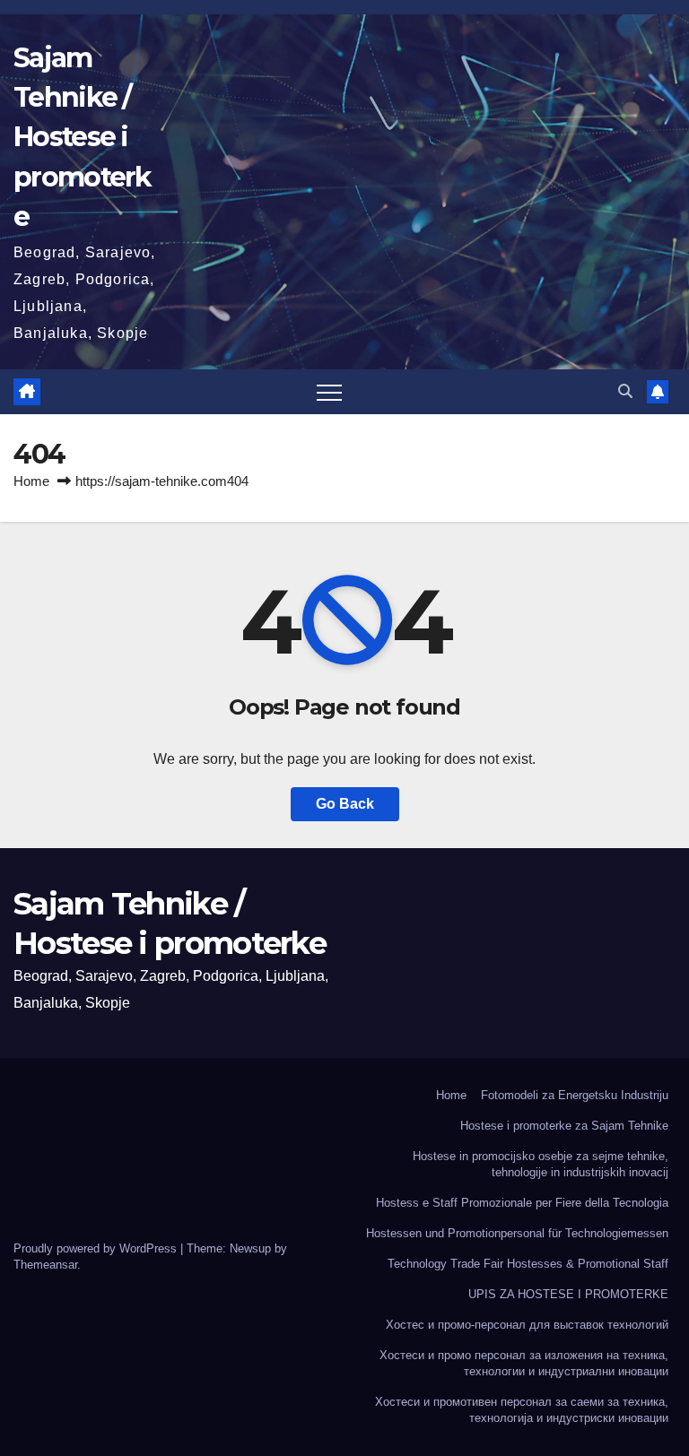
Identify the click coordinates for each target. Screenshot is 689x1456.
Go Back (345, 803)
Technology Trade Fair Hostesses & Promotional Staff (528, 1263)
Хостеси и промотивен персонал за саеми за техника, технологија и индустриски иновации (521, 1410)
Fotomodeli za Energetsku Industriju (574, 1095)
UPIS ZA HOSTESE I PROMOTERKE (568, 1294)
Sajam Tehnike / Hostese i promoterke (82, 137)
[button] (625, 391)
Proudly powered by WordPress (96, 1248)
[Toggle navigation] (329, 392)
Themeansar (45, 1264)
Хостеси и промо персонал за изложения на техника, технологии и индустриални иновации (523, 1363)
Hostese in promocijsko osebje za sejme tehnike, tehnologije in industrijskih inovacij (540, 1164)
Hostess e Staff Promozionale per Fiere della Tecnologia (522, 1202)
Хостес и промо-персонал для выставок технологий (527, 1324)
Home (31, 481)
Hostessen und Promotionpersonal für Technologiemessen (517, 1233)
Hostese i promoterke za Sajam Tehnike (564, 1125)
